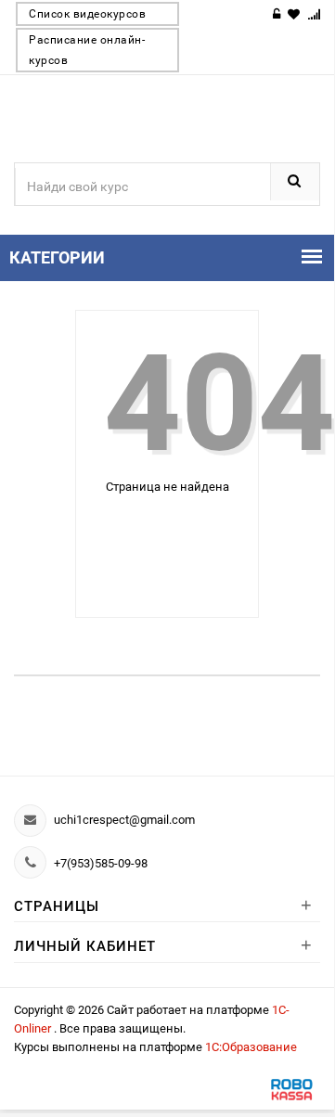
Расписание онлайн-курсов (87, 50)
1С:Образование (251, 1047)
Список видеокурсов (87, 13)
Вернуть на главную (166, 542)
